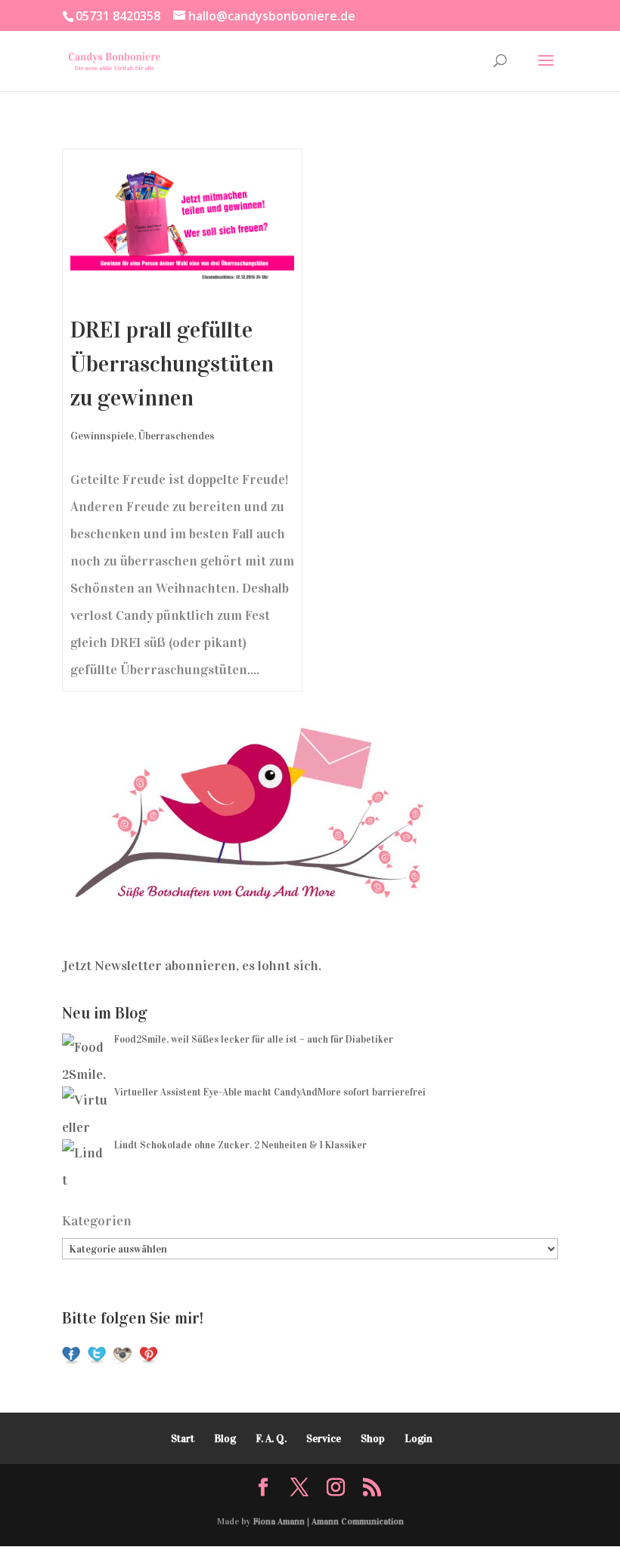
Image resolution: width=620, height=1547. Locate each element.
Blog (225, 1438)
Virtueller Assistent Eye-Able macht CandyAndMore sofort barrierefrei (270, 1092)
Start (182, 1438)
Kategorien (97, 1221)
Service (323, 1438)
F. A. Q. (271, 1438)
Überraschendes (176, 436)
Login (418, 1438)
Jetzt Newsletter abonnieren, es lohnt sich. (191, 965)
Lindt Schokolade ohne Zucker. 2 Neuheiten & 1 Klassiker (240, 1145)
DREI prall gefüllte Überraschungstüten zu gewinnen (172, 363)
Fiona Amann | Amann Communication (328, 1521)
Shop (373, 1438)
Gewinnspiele (102, 436)
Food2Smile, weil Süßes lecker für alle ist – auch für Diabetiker (253, 1040)
